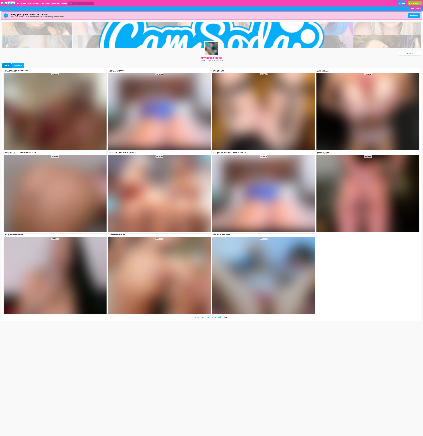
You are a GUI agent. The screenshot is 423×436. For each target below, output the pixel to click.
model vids (56, 3)
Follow (411, 53)
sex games (46, 3)
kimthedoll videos (211, 57)
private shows (26, 3)
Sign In (402, 3)
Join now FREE (415, 3)
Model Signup (415, 8)
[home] (8, 3)
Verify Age (414, 15)
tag (18, 3)
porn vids (36, 3)
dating (64, 3)
